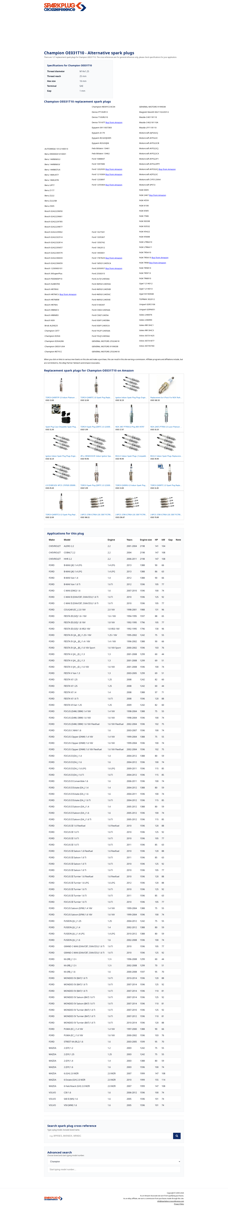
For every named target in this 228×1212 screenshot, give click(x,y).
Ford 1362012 (98, 247)
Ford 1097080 (98, 164)
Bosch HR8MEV (52, 315)
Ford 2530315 (98, 273)
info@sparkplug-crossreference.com (170, 1201)
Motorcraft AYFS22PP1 (149, 164)
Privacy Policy (179, 1204)
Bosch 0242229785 (54, 221)
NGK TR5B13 (145, 268)
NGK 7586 (144, 216)
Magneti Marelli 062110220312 (154, 112)
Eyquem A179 (98, 132)
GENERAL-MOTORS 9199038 (152, 106)
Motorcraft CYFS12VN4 (150, 179)
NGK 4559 (144, 200)
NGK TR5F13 (145, 273)
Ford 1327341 (98, 232)
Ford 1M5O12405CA (101, 263)
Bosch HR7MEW (52, 299)
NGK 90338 (144, 221)
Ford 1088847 (98, 158)
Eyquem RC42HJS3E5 (101, 138)
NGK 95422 (144, 231)
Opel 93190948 (146, 294)
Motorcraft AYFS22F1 (149, 158)
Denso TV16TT (98, 122)
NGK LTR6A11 (145, 247)
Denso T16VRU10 (100, 117)
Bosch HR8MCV (52, 310)
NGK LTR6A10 (145, 242)
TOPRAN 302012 (147, 299)
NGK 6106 (144, 205)
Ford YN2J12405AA (101, 336)
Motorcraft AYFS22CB (149, 143)
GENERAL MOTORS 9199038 (105, 346)
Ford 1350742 (98, 242)
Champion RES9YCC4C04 (103, 106)
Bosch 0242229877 (54, 226)
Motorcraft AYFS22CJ (148, 148)
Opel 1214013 (146, 288)
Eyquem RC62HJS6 (100, 143)
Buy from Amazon (68, 294)
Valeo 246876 (145, 314)
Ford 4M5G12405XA (101, 284)
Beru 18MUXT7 (52, 174)
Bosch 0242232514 (54, 237)
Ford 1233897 (98, 179)
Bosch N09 (50, 320)
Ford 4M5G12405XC (101, 294)
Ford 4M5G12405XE (101, 299)
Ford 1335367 (98, 237)
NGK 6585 (144, 210)
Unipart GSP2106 (147, 304)
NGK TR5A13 (145, 257)
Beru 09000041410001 (55, 154)
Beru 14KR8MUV (52, 164)
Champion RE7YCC (53, 351)
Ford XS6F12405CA (101, 325)
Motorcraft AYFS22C (148, 138)
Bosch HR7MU (51, 304)
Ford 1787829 (98, 258)
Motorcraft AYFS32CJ (148, 169)
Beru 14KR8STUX (52, 169)
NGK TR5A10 (145, 252)
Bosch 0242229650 (54, 211)
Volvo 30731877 (146, 340)
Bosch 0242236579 (54, 252)
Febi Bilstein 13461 (101, 148)
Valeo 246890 (145, 320)
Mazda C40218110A (148, 122)
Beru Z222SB (51, 200)
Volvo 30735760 (146, 345)
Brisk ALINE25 (51, 325)
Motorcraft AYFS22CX (149, 153)
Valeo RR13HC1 (146, 325)
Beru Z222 (49, 195)
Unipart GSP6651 (147, 309)
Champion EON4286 (54, 341)
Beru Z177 (49, 190)
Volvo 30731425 (146, 335)
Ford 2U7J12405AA (101, 278)
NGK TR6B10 (145, 278)
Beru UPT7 (49, 185)
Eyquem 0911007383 (102, 127)
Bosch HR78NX (51, 289)
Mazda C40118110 (148, 117)
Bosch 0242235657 (54, 247)
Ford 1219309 (98, 174)
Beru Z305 (49, 206)
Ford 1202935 (98, 169)
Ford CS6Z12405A (100, 315)
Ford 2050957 (98, 268)
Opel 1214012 (146, 283)
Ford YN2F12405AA (101, 330)
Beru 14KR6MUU (52, 159)
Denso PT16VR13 (100, 112)
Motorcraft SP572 (147, 184)
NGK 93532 (144, 226)
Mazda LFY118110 (147, 127)
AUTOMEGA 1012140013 (56, 148)
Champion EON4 (52, 336)
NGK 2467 (144, 195)
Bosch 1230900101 (54, 268)
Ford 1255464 (98, 184)
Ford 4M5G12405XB (101, 289)
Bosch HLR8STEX (52, 284)
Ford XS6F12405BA (101, 320)
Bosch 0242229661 (54, 216)
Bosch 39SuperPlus (53, 273)
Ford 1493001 (98, 252)
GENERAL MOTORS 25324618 (105, 341)
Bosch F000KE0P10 (53, 278)
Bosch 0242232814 (54, 242)
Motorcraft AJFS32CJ (148, 132)
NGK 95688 (144, 236)
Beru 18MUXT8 (52, 180)
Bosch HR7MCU (52, 294)
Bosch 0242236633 (54, 258)
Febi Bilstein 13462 (101, 153)
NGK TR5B (144, 262)
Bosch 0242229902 (54, 232)
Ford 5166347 (98, 304)
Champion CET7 (52, 330)
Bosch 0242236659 (54, 263)
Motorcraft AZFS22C (148, 174)
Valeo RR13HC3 (146, 330)
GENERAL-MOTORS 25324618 (106, 351)
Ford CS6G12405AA (101, 310)
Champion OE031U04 (55, 346)
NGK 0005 (144, 190)
